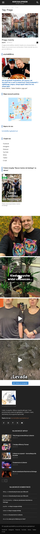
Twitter (5, 158)
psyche (4, 42)
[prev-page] (3, 481)
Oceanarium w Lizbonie (20, 462)
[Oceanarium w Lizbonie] (6, 465)
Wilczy (5, 492)
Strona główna (5, 7)
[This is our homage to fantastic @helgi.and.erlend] (20, 318)
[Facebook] (3, 423)
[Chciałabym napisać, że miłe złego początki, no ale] (20, 360)
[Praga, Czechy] (20, 25)
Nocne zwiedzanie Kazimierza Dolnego (25, 471)
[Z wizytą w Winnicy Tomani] (6, 447)
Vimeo (5, 155)
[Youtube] (22, 423)
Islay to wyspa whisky (15, 506)
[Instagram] (8, 423)
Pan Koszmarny (7, 500)
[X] (17, 423)
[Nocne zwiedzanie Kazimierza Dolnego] (6, 474)
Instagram (6, 146)
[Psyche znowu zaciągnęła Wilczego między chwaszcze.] (20, 277)
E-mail (5, 160)
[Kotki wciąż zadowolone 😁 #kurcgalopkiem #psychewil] (20, 236)
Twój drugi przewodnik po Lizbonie (23, 435)
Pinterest (5, 149)
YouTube (5, 152)
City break (4, 36)
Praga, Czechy (8, 40)
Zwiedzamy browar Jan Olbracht (18, 492)
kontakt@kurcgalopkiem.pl (20, 418)
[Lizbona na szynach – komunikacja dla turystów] (6, 456)
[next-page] (6, 481)
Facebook (6, 144)
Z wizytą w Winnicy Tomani (21, 444)
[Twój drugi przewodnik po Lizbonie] (6, 438)
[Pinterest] (13, 423)
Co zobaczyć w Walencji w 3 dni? (16, 519)
